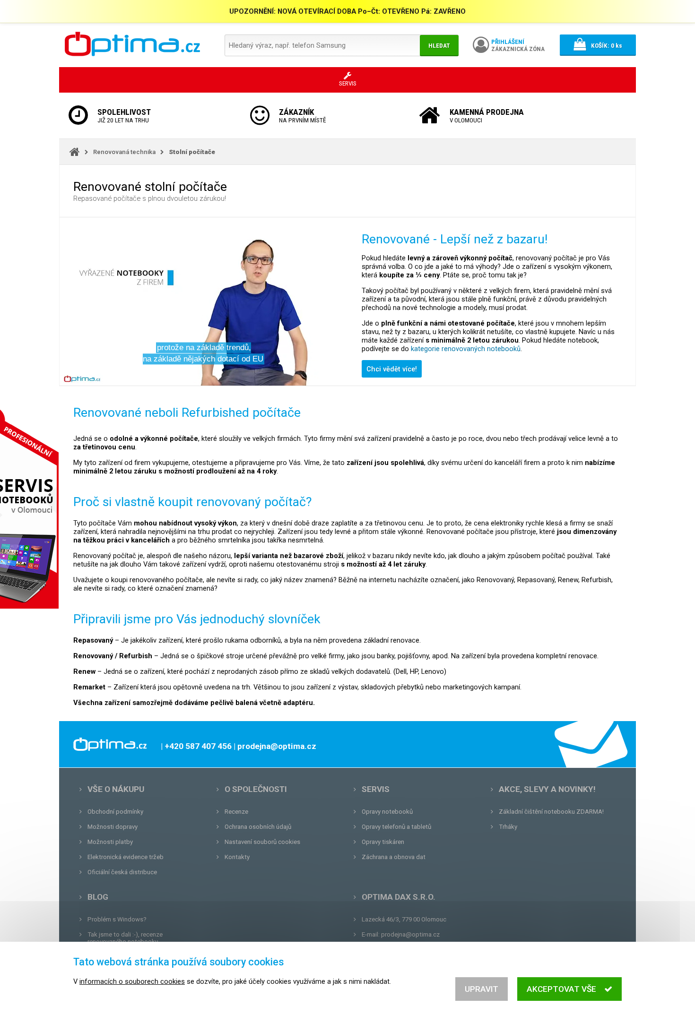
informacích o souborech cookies (132, 981)
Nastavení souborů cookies (262, 841)
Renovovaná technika (124, 151)
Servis (376, 789)
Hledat (439, 45)
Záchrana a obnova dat (394, 856)
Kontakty (237, 856)
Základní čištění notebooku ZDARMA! (551, 811)
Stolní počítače (192, 151)
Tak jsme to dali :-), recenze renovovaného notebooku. (125, 938)
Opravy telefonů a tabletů (396, 826)
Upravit (481, 989)
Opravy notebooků (387, 811)
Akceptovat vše (561, 989)
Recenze (236, 811)
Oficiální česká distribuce (122, 872)
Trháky (508, 826)
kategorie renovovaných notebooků (466, 348)
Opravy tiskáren (383, 841)
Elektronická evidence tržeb (125, 856)
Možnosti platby (110, 841)
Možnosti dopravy (112, 826)
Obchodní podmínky (115, 811)
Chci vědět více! (391, 369)
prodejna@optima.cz (410, 934)
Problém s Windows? (117, 919)
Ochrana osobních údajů (258, 826)
